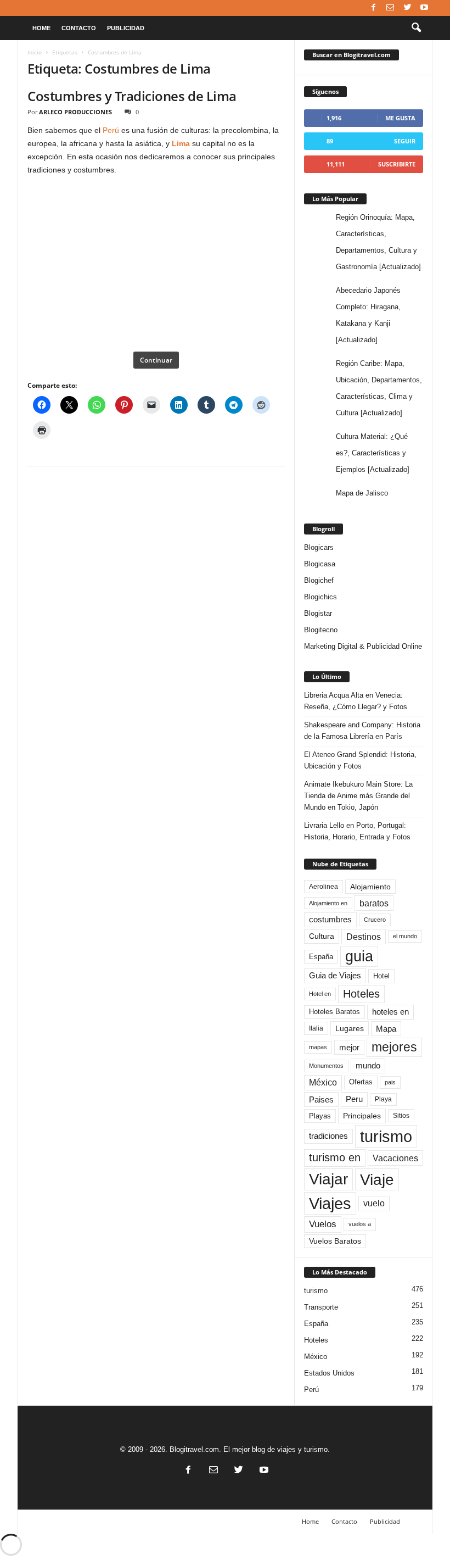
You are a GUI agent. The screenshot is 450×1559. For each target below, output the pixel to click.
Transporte (321, 1307)
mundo (368, 1065)
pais (390, 1082)
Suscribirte (396, 164)
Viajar (328, 1179)
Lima (181, 143)
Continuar (156, 360)
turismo (386, 1136)
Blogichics (320, 597)
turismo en (335, 1157)
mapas (318, 1047)
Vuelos (322, 1223)
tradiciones (328, 1136)
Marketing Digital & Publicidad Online (363, 646)
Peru (354, 1099)
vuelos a (359, 1224)
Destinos (363, 937)
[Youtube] (424, 8)
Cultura (321, 936)
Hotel (381, 976)
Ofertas (361, 1082)
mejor (349, 1047)
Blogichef (319, 580)
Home (41, 28)
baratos (374, 903)
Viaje (377, 1179)
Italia (316, 1028)
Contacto (78, 28)
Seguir (404, 141)
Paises (321, 1099)
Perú (111, 130)
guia (359, 956)
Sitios (401, 1116)
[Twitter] (407, 8)
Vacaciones (395, 1158)
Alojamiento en (328, 903)
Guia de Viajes (335, 975)
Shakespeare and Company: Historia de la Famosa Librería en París (362, 730)
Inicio (34, 52)
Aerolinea (323, 886)
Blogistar (318, 613)
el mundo (405, 936)
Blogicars (319, 547)
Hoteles (361, 994)
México (323, 1082)
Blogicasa (319, 564)
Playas (320, 1116)
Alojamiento (370, 886)
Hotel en (320, 993)
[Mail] (390, 8)
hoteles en (390, 1011)
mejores (394, 1047)
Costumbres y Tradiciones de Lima (132, 96)
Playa (383, 1099)
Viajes (330, 1203)
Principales (362, 1115)
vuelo (374, 1203)
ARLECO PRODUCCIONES (75, 112)
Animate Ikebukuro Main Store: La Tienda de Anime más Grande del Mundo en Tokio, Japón (358, 795)
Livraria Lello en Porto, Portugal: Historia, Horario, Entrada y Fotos (357, 831)
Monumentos (326, 1065)
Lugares (349, 1028)
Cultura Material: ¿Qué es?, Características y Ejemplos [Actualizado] (372, 453)
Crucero (375, 919)
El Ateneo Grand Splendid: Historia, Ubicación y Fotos (360, 760)
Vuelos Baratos (335, 1241)
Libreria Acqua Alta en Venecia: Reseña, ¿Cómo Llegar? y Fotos (355, 701)
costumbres (330, 919)
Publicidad (125, 28)
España (321, 957)
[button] (416, 28)
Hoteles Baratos (334, 1011)
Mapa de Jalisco (362, 493)
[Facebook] (373, 8)
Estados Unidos (329, 1373)
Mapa (386, 1028)
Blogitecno (321, 630)
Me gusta (400, 118)
